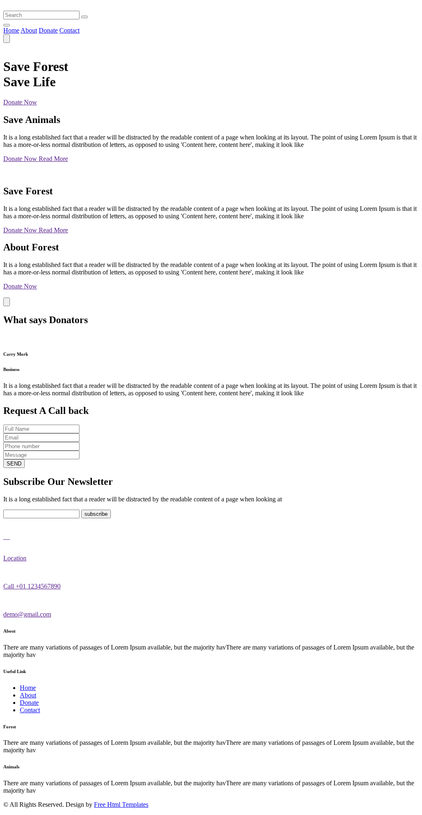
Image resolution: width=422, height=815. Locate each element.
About (29, 30)
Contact (69, 30)
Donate (48, 30)
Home (11, 30)
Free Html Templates (121, 804)
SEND (14, 464)
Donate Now (20, 102)
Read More (53, 158)
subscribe (96, 514)
